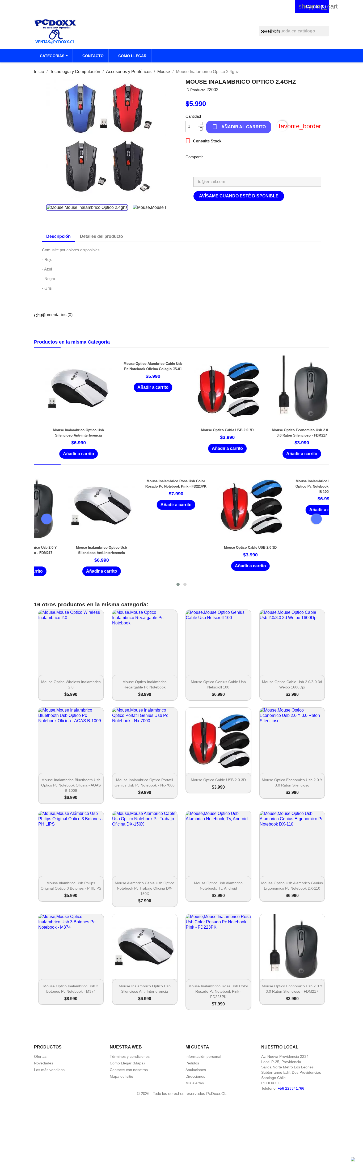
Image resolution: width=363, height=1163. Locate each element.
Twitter (251, 156)
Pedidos (192, 1063)
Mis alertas (194, 1083)
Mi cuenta (197, 1047)
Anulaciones (195, 1070)
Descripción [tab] (58, 236)
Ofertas (40, 1056)
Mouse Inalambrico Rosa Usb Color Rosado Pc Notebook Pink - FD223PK (218, 991)
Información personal (203, 1056)
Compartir (210, 156)
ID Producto (195, 90)
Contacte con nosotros (129, 1070)
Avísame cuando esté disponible (238, 196)
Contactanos (47, 6)
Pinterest (265, 156)
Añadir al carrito (239, 126)
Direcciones (195, 1076)
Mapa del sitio (121, 1076)
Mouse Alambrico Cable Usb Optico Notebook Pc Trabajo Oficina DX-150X (144, 888)
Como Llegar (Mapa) (127, 1063)
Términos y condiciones (130, 1056)
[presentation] (46, 519)
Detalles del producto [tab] (101, 236)
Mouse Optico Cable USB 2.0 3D (218, 430)
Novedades (43, 1063)
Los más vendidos (49, 1070)
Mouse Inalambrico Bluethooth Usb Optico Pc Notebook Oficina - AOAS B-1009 (293, 486)
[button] (178, 584)
